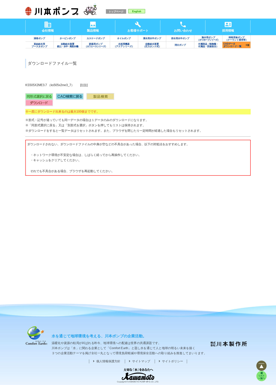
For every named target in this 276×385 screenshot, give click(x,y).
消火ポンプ (180, 45)
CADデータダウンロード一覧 (232, 45)
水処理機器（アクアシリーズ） (124, 45)
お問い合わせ (183, 30)
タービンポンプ (67, 38)
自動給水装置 (67, 45)
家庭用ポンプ (96, 45)
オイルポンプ (124, 38)
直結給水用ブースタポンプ (39, 45)
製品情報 (93, 30)
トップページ (116, 11)
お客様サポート (138, 30)
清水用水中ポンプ (152, 38)
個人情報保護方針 (108, 361)
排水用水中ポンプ (180, 38)
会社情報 (48, 30)
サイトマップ (141, 361)
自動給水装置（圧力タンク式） (152, 45)
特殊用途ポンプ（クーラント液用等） (236, 38)
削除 (84, 85)
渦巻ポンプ (39, 38)
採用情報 (228, 30)
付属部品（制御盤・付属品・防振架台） (208, 45)
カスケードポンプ (96, 38)
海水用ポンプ (208, 38)
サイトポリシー (172, 361)
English (136, 11)
